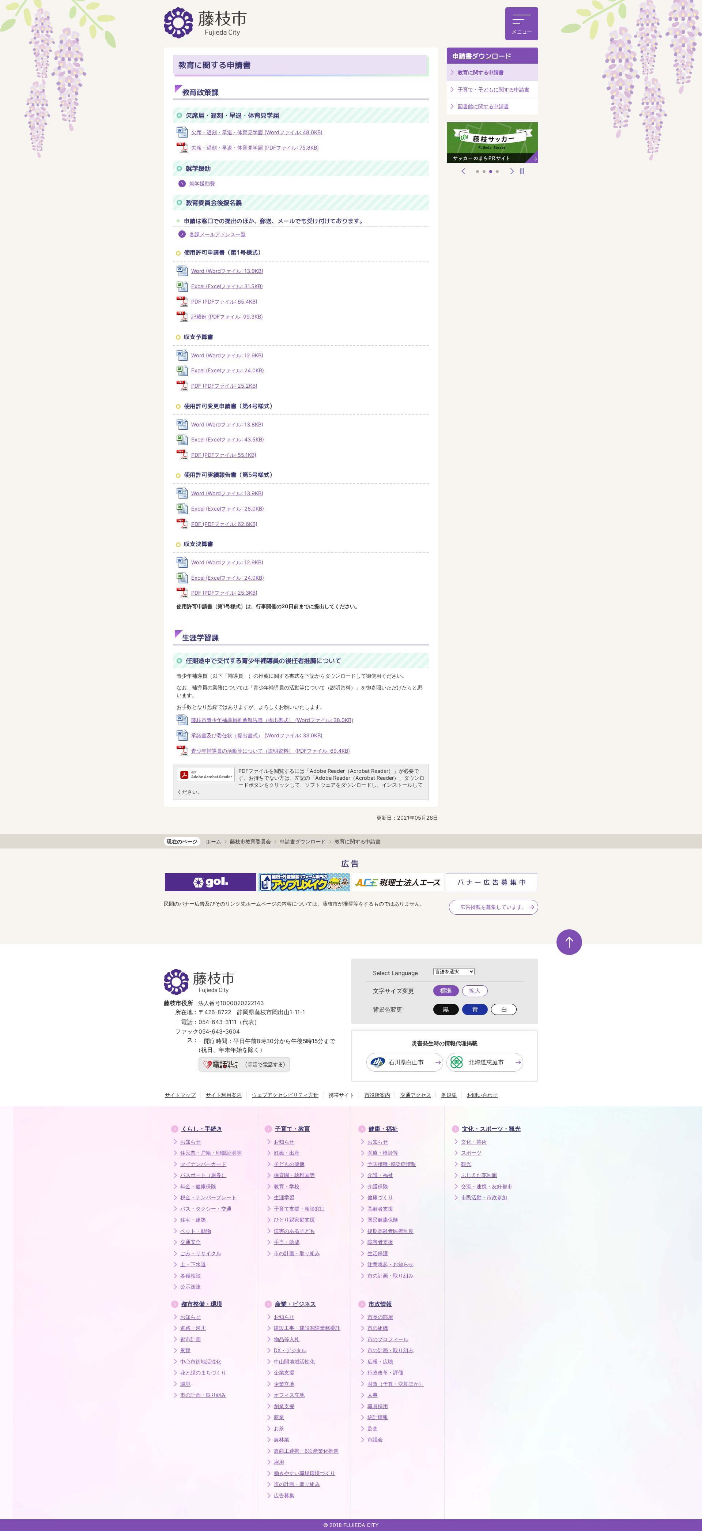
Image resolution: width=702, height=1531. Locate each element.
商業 (279, 1417)
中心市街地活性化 (200, 1362)
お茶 (279, 1429)
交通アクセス (415, 1095)
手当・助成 (286, 1242)
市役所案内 (377, 1095)
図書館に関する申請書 (483, 106)
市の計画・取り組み (297, 1253)
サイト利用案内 (224, 1095)
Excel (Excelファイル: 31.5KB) (227, 286)
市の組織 (377, 1328)
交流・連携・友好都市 (486, 1186)
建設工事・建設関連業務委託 (307, 1328)
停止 (522, 171)
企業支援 (284, 1373)
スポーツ (471, 1153)
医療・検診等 (382, 1153)
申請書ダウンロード (482, 56)
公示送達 (190, 1287)
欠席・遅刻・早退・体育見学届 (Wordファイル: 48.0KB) (256, 132)
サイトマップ (180, 1095)
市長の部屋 (380, 1317)
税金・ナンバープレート (208, 1197)
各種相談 (190, 1276)
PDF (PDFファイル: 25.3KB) (224, 593)
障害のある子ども (294, 1231)
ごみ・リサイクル (200, 1253)
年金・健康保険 (198, 1186)
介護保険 (377, 1186)
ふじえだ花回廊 (479, 1175)
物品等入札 (286, 1339)
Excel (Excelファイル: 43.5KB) (227, 439)
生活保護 (377, 1253)
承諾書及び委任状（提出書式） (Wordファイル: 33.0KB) (256, 735)
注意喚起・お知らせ (390, 1264)
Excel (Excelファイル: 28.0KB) (227, 508)
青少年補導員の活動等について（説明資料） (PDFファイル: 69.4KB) (270, 751)
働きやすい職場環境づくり (304, 1473)
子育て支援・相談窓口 (299, 1209)
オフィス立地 (289, 1395)
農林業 (281, 1439)
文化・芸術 (474, 1142)
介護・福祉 (380, 1175)
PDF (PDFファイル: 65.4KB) (224, 301)
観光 (466, 1164)
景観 (185, 1350)
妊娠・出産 (286, 1153)
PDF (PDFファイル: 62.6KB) (224, 524)
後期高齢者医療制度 (390, 1231)
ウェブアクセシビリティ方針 (285, 1095)
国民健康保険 (382, 1220)
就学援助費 (202, 183)
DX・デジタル (290, 1350)
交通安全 (190, 1242)
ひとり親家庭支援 (294, 1220)
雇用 (279, 1462)
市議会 (375, 1439)
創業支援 (284, 1406)
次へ (512, 171)
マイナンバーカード (203, 1164)
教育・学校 (286, 1186)
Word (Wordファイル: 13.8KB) (227, 424)
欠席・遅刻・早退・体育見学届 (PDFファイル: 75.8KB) (255, 147)
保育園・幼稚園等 (294, 1175)
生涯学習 (284, 1197)
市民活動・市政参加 (484, 1197)
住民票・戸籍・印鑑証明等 (211, 1153)
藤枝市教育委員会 (250, 841)
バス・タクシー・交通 (205, 1209)
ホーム (213, 841)
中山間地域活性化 (294, 1362)
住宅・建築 (193, 1220)
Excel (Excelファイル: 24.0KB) (227, 370)
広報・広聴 (380, 1362)
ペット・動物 (195, 1231)
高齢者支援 (380, 1209)
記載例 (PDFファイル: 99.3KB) (227, 316)
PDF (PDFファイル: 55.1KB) (223, 455)
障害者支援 (380, 1242)
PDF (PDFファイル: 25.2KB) (224, 386)
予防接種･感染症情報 (391, 1164)
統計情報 (377, 1417)
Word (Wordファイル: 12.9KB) (227, 355)
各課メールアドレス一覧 (217, 234)
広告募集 (284, 1495)
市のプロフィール (387, 1339)
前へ (463, 171)
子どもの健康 (289, 1164)
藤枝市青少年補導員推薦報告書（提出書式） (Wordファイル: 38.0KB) (272, 720)
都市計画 (190, 1339)
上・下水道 (193, 1264)
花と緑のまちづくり (203, 1373)
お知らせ (190, 1142)
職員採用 (377, 1406)
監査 (372, 1429)
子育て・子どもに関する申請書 (493, 89)
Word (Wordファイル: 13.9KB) (227, 271)
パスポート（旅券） (203, 1175)
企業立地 (284, 1384)
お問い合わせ (482, 1095)
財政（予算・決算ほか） (395, 1384)
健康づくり (380, 1197)
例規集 (449, 1095)
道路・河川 (193, 1328)
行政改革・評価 (385, 1373)
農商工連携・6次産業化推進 (306, 1451)
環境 (185, 1384)
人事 (372, 1395)
